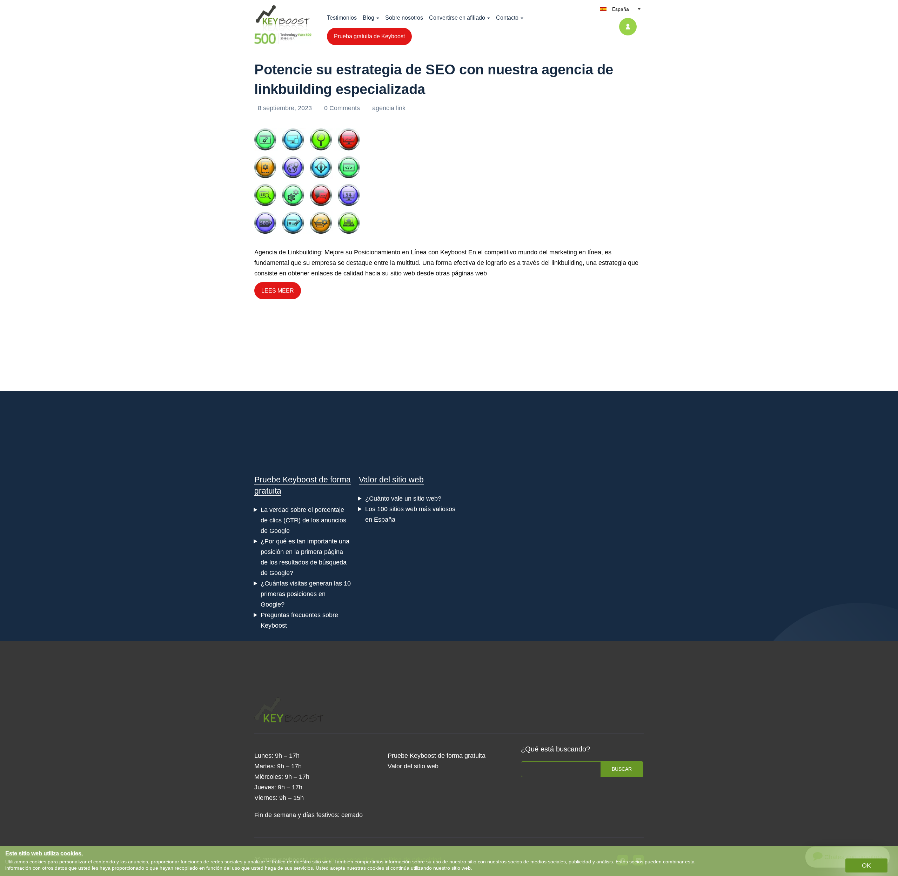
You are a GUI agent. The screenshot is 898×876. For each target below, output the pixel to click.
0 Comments (343, 108)
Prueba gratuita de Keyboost (369, 36)
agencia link (389, 108)
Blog (368, 18)
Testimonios (342, 18)
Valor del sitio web (391, 479)
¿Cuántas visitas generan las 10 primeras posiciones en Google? (306, 594)
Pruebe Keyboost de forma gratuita (436, 755)
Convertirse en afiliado (457, 18)
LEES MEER (277, 291)
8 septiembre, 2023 (286, 108)
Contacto (507, 18)
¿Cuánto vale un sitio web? (403, 498)
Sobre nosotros (404, 18)
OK (866, 865)
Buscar (622, 769)
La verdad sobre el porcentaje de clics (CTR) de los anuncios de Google (303, 520)
